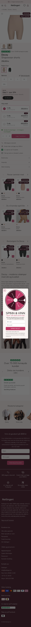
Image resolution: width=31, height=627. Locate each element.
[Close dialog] (4, 290)
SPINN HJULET (15, 328)
